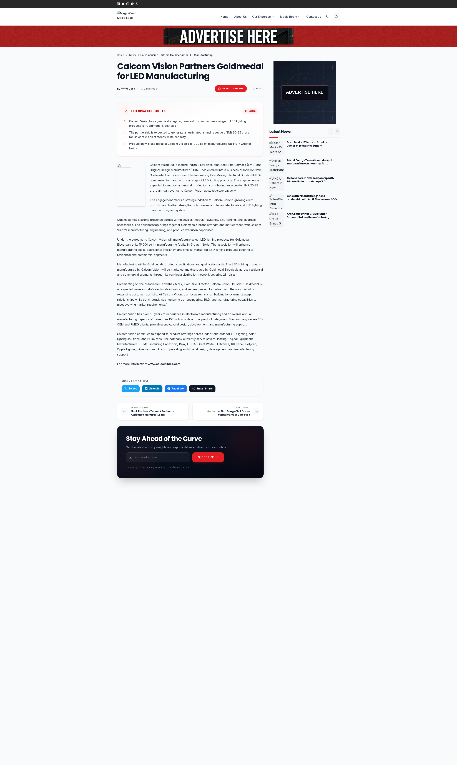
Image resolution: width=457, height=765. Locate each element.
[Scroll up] (330, 131)
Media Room (288, 16)
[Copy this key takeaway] (255, 123)
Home (224, 16)
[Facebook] (132, 4)
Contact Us (313, 16)
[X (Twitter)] (137, 4)
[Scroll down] (337, 131)
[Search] (336, 16)
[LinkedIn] (118, 4)
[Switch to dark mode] (327, 17)
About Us (240, 16)
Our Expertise (261, 16)
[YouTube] (123, 4)
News (133, 54)
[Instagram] (127, 4)
